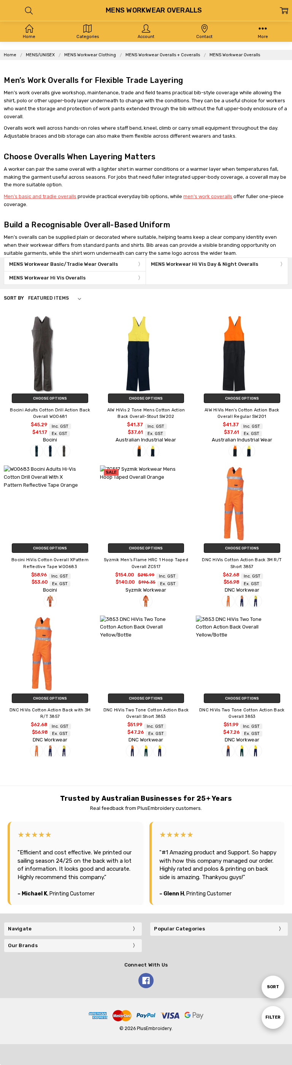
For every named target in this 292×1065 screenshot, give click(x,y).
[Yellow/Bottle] (146, 750)
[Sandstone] (63, 450)
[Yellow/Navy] (152, 450)
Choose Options (50, 398)
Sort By (14, 298)
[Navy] (50, 450)
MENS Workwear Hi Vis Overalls (47, 278)
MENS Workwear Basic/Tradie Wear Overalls (63, 264)
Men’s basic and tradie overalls (40, 196)
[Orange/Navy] (139, 450)
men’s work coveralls (207, 196)
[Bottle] (36, 450)
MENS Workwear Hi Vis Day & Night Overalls (204, 264)
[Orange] (50, 601)
